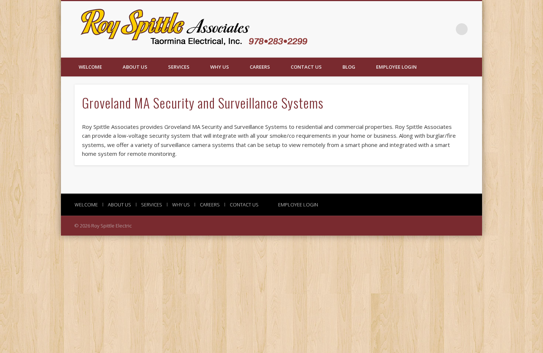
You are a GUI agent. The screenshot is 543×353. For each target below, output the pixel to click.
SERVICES (178, 67)
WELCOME (90, 67)
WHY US (219, 67)
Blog (348, 67)
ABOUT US (135, 67)
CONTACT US (306, 67)
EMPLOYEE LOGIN (396, 67)
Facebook (446, 29)
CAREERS (260, 67)
